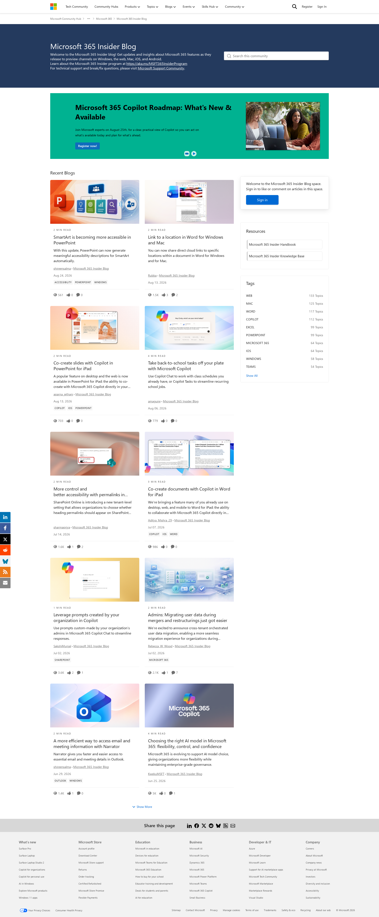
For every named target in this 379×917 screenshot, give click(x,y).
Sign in (262, 199)
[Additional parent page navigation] (88, 19)
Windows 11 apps (28, 897)
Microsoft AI (196, 848)
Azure (252, 848)
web (249, 295)
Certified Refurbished (90, 883)
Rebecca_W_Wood (160, 646)
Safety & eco (288, 910)
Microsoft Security (199, 855)
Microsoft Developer (260, 855)
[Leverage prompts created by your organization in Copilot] (94, 580)
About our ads (323, 910)
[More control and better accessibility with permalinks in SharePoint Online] (94, 454)
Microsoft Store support (91, 862)
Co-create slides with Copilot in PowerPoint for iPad (83, 365)
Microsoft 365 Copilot (201, 890)
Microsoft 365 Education (148, 869)
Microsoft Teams (198, 883)
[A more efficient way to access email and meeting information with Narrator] (94, 705)
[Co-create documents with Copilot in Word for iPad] (189, 454)
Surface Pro (25, 848)
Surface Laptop (27, 855)
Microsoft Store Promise (91, 890)
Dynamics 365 (197, 862)
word (250, 311)
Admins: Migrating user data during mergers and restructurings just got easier (187, 617)
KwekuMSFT (156, 774)
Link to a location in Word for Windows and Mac (185, 239)
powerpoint (255, 335)
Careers (310, 848)
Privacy (214, 910)
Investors (310, 876)
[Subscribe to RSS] (225, 825)
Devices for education (146, 855)
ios (248, 351)
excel (250, 327)
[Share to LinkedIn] (189, 825)
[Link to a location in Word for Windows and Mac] (189, 202)
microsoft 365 (257, 343)
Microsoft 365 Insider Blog (91, 268)
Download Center (88, 855)
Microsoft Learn (257, 862)
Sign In (322, 6)
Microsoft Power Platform (203, 876)
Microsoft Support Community (161, 68)
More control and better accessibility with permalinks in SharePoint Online (89, 491)
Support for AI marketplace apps (266, 869)
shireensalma (62, 268)
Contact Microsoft (195, 910)
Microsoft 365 (104, 18)
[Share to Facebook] (196, 825)
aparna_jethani (63, 394)
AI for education (143, 897)
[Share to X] (204, 825)
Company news (314, 862)
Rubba (152, 275)
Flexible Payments (88, 897)
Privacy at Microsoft (316, 869)
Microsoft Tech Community (263, 876)
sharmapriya (62, 527)
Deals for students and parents (151, 890)
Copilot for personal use (31, 876)
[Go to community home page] (53, 6)
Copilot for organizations (32, 869)
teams (251, 366)
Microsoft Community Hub (65, 18)
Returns (83, 869)
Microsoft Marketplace (261, 883)
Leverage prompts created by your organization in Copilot (86, 617)
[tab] (187, 153)
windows (253, 359)
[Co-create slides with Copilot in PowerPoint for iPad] (94, 328)
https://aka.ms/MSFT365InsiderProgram (156, 63)
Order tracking (86, 876)
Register (307, 6)
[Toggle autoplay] (194, 153)
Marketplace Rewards (260, 890)
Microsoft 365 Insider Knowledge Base (276, 256)
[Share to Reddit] (211, 825)
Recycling (305, 910)
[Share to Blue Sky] (218, 825)
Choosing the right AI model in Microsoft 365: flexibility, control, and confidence (187, 743)
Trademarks (270, 910)
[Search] (294, 6)
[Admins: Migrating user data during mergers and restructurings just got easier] (189, 580)
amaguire (154, 401)
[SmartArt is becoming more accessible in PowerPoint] (94, 202)
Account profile (87, 848)
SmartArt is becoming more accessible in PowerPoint (92, 239)
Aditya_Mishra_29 (160, 520)
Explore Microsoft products (33, 890)
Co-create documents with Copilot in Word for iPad (189, 491)
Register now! (87, 146)
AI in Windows (26, 883)
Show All (251, 375)
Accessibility (312, 890)
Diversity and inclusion (318, 883)
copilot (252, 319)
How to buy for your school (149, 876)
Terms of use (252, 910)
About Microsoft (314, 855)
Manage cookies (231, 910)
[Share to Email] (233, 825)
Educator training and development (154, 883)
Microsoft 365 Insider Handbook (272, 244)
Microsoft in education (147, 848)
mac (249, 303)
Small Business (197, 897)
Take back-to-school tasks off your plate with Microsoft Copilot (186, 365)
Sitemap (176, 910)
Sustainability (313, 897)
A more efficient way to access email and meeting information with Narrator (92, 743)
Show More (144, 807)
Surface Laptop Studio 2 (31, 862)
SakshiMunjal (62, 646)
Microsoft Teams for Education (151, 862)
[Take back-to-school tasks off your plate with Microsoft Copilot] (189, 328)
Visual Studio (256, 897)
